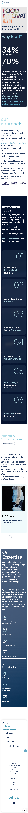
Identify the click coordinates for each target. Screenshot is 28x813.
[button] (14, 537)
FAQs (14, 784)
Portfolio (14, 767)
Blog (14, 780)
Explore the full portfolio (8, 443)
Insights (14, 773)
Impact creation (14, 771)
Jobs (14, 782)
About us (14, 769)
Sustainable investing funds (14, 765)
